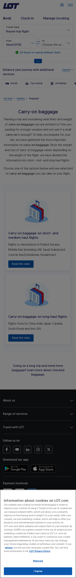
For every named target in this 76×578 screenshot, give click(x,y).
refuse (9, 547)
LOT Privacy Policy (39, 551)
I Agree (38, 571)
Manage (38, 560)
